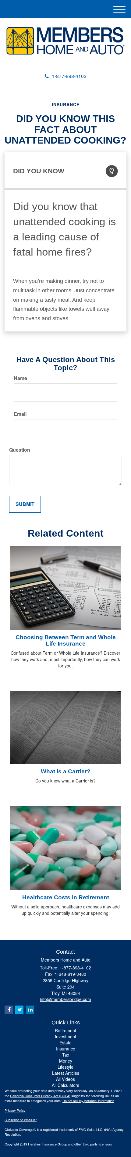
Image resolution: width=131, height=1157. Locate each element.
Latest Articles (65, 1073)
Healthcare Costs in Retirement (65, 897)
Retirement (65, 1030)
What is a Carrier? (65, 771)
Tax (65, 1055)
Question (19, 449)
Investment (65, 1036)
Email (20, 414)
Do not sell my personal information (88, 1100)
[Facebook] (9, 1010)
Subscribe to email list (21, 1119)
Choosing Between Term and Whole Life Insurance (66, 640)
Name (20, 378)
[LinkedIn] (30, 1010)
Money (65, 1061)
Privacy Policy (15, 1110)
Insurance (65, 1049)
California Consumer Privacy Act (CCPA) (40, 1095)
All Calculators (65, 1085)
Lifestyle (65, 1067)
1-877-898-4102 (69, 76)
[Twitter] (19, 1010)
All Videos (65, 1079)
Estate (65, 1043)
